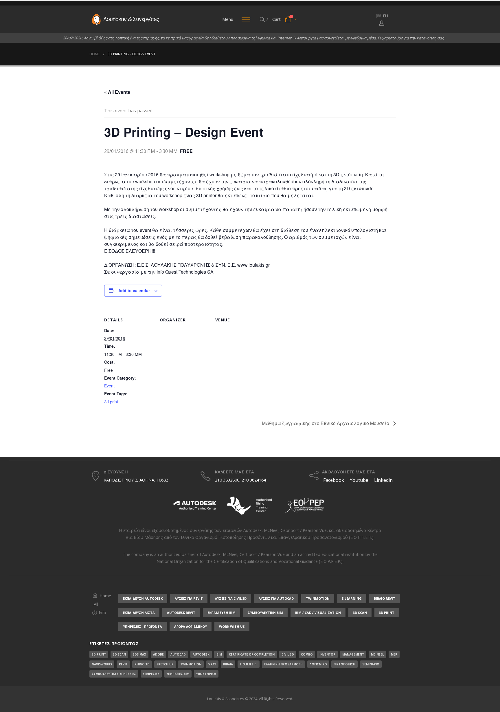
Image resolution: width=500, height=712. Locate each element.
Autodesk (252, 530)
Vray (212, 664)
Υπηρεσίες (151, 674)
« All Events (117, 92)
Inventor (327, 654)
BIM (219, 654)
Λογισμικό (318, 664)
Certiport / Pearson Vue (262, 554)
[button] (263, 19)
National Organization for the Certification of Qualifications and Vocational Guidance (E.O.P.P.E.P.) (250, 561)
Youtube (359, 480)
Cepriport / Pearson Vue (304, 530)
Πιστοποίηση (344, 664)
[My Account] (381, 22)
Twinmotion (190, 664)
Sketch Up (165, 664)
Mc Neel (377, 654)
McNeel (271, 530)
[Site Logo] (125, 19)
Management (353, 654)
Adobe (158, 654)
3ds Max (139, 654)
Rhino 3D (142, 664)
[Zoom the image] (195, 497)
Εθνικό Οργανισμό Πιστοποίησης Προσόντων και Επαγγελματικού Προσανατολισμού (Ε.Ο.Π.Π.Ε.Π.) (277, 537)
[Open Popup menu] (246, 19)
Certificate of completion (252, 654)
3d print (111, 401)
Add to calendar (134, 290)
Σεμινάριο (370, 664)
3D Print (99, 654)
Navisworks (102, 664)
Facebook (333, 480)
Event (109, 386)
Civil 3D (288, 654)
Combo (307, 654)
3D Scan (119, 654)
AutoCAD (178, 654)
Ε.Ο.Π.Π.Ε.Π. (248, 664)
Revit (123, 664)
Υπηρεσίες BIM (177, 674)
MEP (394, 654)
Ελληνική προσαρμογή (283, 664)
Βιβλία (228, 664)
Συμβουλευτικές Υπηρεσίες (114, 674)
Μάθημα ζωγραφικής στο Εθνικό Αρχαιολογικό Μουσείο (326, 423)
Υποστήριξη (206, 674)
